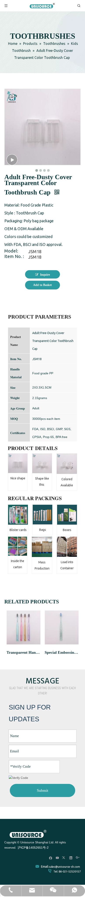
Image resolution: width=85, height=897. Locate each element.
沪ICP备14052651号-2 (33, 847)
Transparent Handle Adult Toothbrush (23, 652)
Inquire (45, 274)
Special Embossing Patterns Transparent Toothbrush (61, 652)
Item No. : (14, 257)
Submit (42, 790)
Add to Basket (42, 285)
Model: (11, 251)
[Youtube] (57, 857)
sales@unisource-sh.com (64, 866)
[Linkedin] (71, 857)
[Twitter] (64, 857)
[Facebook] (50, 857)
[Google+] (77, 857)
